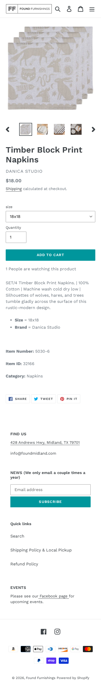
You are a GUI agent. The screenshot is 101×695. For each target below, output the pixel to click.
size (9, 207)
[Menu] (92, 9)
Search (17, 536)
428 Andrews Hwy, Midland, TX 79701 (45, 442)
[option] (25, 129)
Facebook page (53, 596)
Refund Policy (24, 564)
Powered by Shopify (73, 678)
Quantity (13, 227)
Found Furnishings (40, 678)
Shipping (14, 188)
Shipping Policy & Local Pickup (41, 550)
